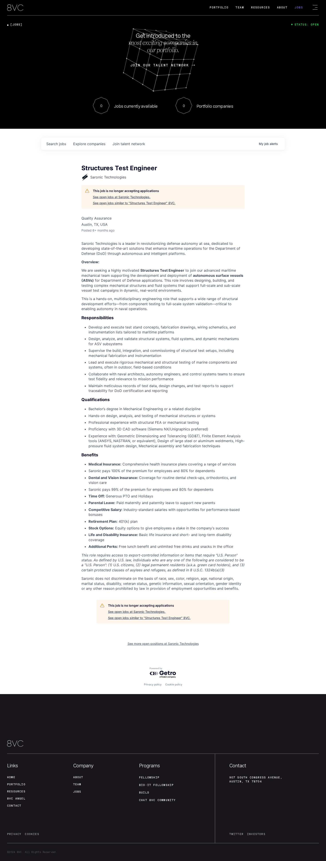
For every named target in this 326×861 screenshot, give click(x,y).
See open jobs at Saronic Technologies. (121, 197)
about (78, 777)
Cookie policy (173, 684)
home (11, 777)
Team (240, 7)
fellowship (149, 777)
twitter (236, 834)
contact (14, 805)
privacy (14, 834)
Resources (260, 7)
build (144, 792)
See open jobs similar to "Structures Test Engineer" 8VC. (134, 203)
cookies (32, 834)
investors (256, 834)
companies (89, 144)
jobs (56, 144)
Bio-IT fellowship (156, 785)
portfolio (16, 784)
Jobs (299, 7)
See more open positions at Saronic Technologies (163, 643)
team (77, 784)
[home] (15, 8)
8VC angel (16, 798)
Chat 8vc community (157, 800)
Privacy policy (153, 684)
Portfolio (219, 7)
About (282, 7)
